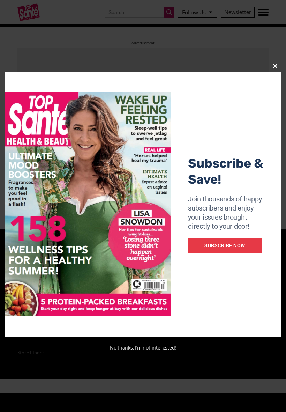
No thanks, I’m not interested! (143, 347)
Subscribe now (224, 245)
